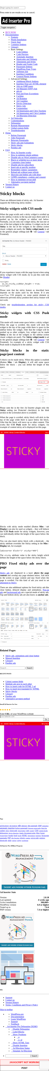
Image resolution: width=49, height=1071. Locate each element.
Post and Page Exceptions (27, 93)
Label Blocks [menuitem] (18, 1032)
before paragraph (21, 828)
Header (6, 277)
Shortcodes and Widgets (26, 59)
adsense (24, 826)
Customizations (17, 120)
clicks (7, 830)
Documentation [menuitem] (17, 1016)
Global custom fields (20, 128)
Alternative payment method (23, 182)
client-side (13, 831)
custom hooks (43, 830)
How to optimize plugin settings (24, 155)
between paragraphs (34, 828)
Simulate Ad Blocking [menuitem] (22, 1051)
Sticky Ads (21, 106)
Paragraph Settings (24, 66)
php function (15, 838)
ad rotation (13, 826)
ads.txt (19, 91)
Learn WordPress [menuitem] (18, 1019)
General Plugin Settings (26, 76)
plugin (22, 838)
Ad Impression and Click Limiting (31, 113)
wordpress (25, 840)
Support (8, 997)
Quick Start (16, 42)
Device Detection (23, 103)
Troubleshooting (18, 130)
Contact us (10, 187)
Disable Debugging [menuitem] (21, 1029)
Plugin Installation (18, 39)
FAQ (7, 150)
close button (21, 830)
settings (42, 838)
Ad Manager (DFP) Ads (26, 89)
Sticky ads (5, 573)
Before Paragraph (18, 135)
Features (14, 37)
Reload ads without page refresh (25, 172)
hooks (20, 835)
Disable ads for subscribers (22, 165)
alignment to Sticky (8, 583)
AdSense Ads (22, 71)
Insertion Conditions (25, 74)
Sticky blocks (16, 145)
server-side (35, 838)
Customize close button (21, 162)
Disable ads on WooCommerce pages (27, 157)
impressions (31, 835)
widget (19, 840)
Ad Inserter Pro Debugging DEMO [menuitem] (22, 1026)
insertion (38, 835)
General (41, 232)
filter (38, 833)
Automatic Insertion (24, 57)
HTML (24, 835)
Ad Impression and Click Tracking (31, 111)
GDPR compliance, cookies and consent (28, 177)
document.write (30, 833)
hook (15, 836)
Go (46, 719)
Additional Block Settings (27, 81)
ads (19, 825)
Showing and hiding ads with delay (26, 174)
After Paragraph (18, 138)
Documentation (12, 35)
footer (42, 833)
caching (2, 831)
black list (44, 828)
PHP (9, 838)
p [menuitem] (18, 1037)
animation (45, 826)
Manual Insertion (12, 658)
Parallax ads (16, 147)
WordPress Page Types (26, 69)
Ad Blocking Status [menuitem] (21, 1048)
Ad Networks (17, 118)
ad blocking (4, 826)
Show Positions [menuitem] (19, 1034)
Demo (8, 133)
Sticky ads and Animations (22, 143)
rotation (27, 838)
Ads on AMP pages (24, 86)
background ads (14, 592)
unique (14, 840)
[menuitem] (27, 1055)
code (27, 831)
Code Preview (22, 54)
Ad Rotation (21, 98)
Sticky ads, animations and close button (22, 656)
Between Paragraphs (20, 140)
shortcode (3, 840)
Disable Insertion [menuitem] (20, 1045)
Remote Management (20, 125)
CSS (36, 831)
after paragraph (32, 826)
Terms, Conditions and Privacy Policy (21, 1005)
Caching (20, 96)
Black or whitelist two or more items (26, 160)
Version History (12, 184)
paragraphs (3, 838)
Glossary (15, 47)
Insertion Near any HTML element (31, 84)
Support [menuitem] (14, 1021)
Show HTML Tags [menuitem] (21, 1043)
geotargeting (4, 835)
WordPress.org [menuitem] (17, 1014)
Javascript (45, 836)
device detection (14, 833)
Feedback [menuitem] (15, 1024)
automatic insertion (7, 828)
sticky (10, 840)
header (10, 836)
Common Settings (18, 44)
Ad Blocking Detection (26, 116)
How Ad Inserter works (21, 152)
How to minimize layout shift (23, 179)
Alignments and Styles (26, 62)
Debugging (16, 123)
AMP (40, 826)
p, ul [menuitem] (20, 1040)
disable (21, 833)
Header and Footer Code (27, 64)
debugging (4, 833)
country (32, 830)
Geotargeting (21, 108)
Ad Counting (22, 101)
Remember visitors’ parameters (24, 170)
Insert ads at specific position (23, 167)
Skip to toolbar (6, 1009)
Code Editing (22, 52)
